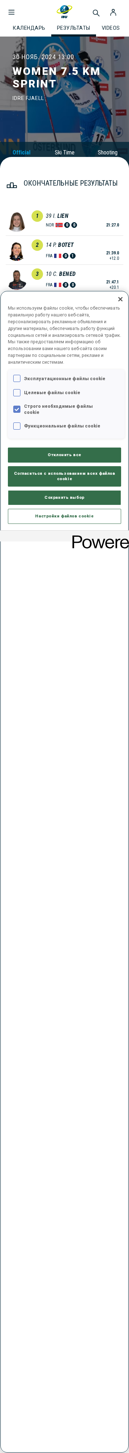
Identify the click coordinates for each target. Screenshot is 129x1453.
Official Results (21, 156)
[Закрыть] (120, 299)
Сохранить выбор (64, 497)
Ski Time (65, 152)
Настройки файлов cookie (64, 515)
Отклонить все (64, 454)
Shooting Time (108, 156)
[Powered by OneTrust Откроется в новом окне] (98, 536)
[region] (64, 872)
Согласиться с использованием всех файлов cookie (64, 476)
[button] (11, 8)
